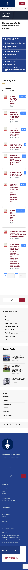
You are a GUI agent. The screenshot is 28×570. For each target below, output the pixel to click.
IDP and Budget (6, 533)
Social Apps (7, 415)
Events (5, 400)
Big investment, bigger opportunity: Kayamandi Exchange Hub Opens (18, 356)
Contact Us (5, 521)
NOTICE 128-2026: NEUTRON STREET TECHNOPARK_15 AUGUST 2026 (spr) (15, 160)
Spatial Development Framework (11, 540)
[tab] (14, 39)
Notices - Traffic (10, 61)
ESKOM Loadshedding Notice (10, 542)
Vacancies (7, 404)
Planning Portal (10, 330)
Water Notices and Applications (10, 535)
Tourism (6, 412)
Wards (21, 565)
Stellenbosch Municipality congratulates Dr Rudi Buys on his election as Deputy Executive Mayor (17, 368)
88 (21, 276)
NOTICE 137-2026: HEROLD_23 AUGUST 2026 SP (13, 100)
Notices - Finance (10, 54)
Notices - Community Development (12, 39)
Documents (8, 317)
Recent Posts (9, 349)
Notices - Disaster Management (11, 47)
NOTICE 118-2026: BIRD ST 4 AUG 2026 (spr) (12, 215)
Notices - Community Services (15, 43)
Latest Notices (10, 336)
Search (22, 300)
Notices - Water (10, 64)
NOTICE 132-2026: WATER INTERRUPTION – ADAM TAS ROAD (14, 116)
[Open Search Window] (25, 9)
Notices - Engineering (12, 51)
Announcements (7, 565)
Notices (6, 397)
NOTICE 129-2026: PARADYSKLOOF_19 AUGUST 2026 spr (16, 145)
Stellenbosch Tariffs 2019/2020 (11, 537)
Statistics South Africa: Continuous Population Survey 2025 (14, 69)
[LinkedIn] (9, 9)
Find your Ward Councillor (8, 500)
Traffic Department (11, 333)
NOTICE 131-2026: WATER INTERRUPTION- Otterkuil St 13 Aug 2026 (15, 132)
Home (3, 13)
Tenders (7, 320)
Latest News (5, 489)
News (5, 393)
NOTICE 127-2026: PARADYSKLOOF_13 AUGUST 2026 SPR (16, 174)
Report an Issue (6, 514)
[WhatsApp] (11, 9)
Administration (6, 498)
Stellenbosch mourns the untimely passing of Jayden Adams (18, 380)
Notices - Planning (11, 58)
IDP (6, 339)
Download (23, 96)
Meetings (6, 408)
